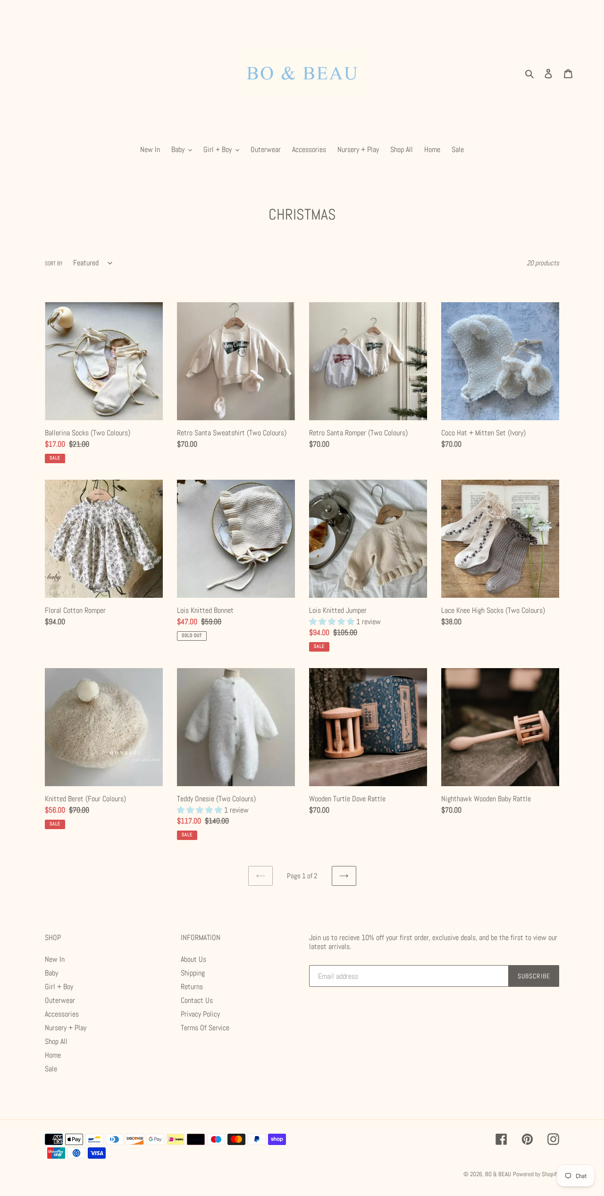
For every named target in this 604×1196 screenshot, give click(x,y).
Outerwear (60, 1000)
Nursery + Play (65, 1028)
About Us (193, 959)
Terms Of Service (205, 1028)
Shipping (193, 973)
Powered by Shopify (536, 1174)
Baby (51, 973)
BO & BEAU (498, 1174)
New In (55, 959)
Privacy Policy (200, 1014)
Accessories (62, 1014)
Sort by (54, 263)
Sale (51, 1069)
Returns (192, 987)
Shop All (56, 1041)
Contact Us (197, 1000)
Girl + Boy (59, 987)
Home (53, 1055)
